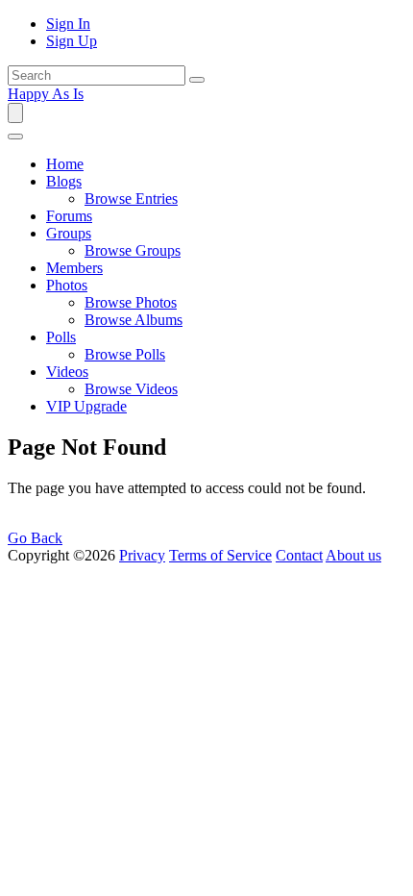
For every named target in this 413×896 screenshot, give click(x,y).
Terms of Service (220, 555)
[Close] (15, 136)
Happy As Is (46, 94)
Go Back (35, 538)
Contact (299, 555)
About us (353, 555)
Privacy (142, 555)
